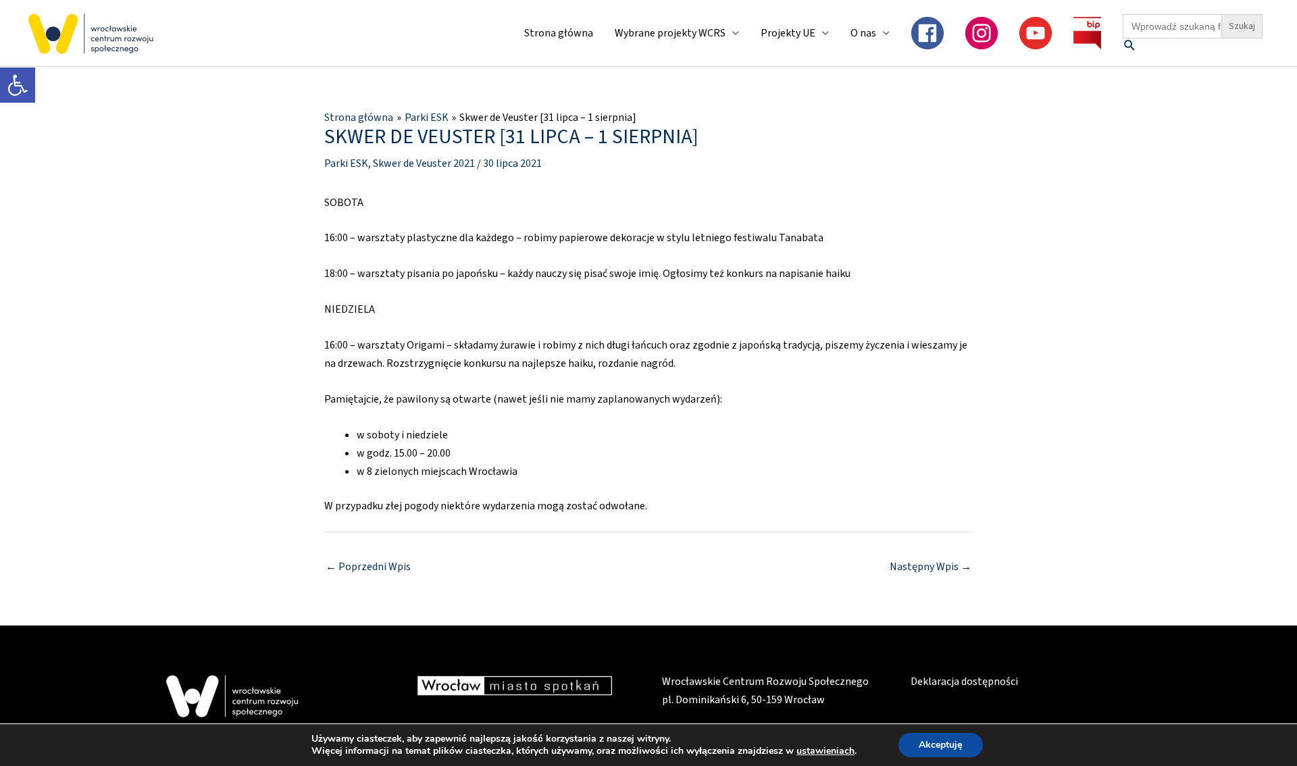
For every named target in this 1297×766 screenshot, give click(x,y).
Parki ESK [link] (346, 163)
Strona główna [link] (558, 33)
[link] (17, 85)
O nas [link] (863, 33)
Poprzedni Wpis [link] (368, 566)
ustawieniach (825, 751)
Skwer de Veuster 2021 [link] (424, 163)
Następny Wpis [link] (930, 566)
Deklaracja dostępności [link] (964, 681)
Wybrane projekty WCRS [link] (670, 33)
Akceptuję (941, 744)
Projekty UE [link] (788, 33)
